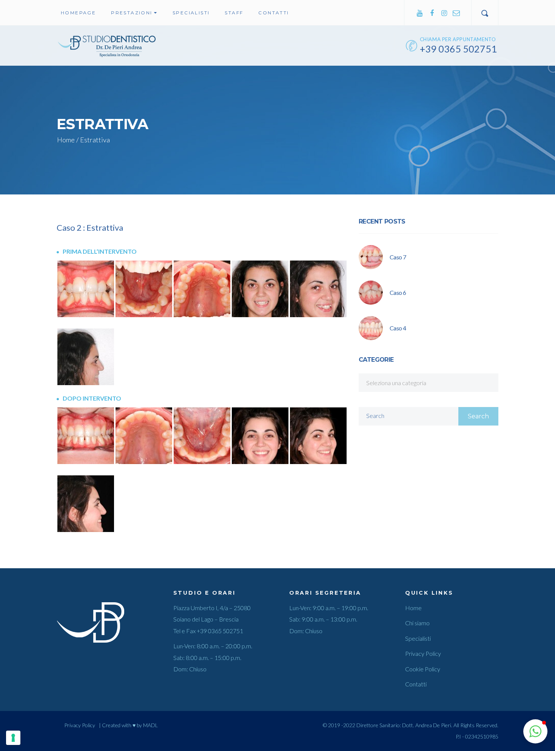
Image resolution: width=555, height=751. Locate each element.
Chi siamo (417, 622)
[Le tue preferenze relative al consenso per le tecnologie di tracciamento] (13, 738)
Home (66, 140)
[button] (535, 731)
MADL (150, 725)
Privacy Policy (423, 653)
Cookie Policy (422, 668)
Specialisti (418, 638)
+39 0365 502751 (220, 630)
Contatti (416, 684)
